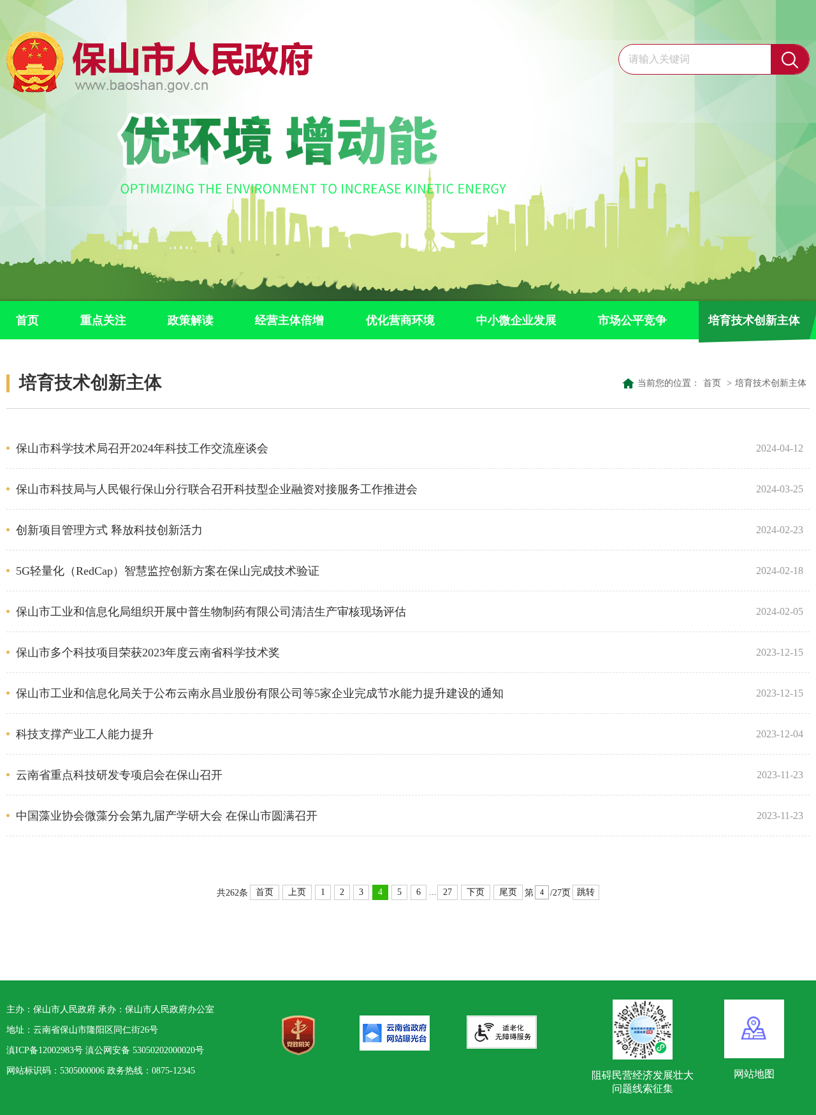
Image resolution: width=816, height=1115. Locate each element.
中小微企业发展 (516, 320)
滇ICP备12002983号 (44, 1050)
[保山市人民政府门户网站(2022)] (162, 59)
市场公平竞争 (632, 320)
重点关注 (103, 320)
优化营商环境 (400, 320)
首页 (27, 320)
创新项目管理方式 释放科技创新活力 (381, 530)
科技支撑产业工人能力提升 (381, 734)
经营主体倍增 (289, 320)
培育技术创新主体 (754, 320)
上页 (297, 892)
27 (447, 892)
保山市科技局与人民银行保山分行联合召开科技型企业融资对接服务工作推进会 (381, 489)
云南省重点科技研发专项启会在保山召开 (381, 775)
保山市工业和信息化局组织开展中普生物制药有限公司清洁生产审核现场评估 (381, 611)
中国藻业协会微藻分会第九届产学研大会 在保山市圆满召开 (381, 815)
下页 (475, 892)
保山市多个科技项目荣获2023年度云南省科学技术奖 (381, 652)
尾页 (508, 892)
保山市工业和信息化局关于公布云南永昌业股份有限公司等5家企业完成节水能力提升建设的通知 (381, 693)
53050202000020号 (168, 1050)
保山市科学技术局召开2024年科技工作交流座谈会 (381, 448)
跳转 (586, 892)
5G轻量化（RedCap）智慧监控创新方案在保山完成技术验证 (381, 571)
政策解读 (191, 320)
